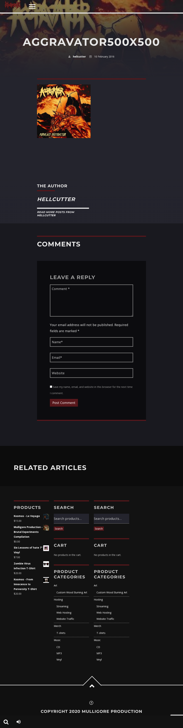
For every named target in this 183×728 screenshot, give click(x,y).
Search (59, 528)
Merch (57, 626)
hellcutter (79, 56)
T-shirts (60, 633)
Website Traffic (65, 619)
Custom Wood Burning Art (71, 592)
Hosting (58, 599)
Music (57, 640)
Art (55, 585)
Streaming (62, 606)
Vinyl (59, 659)
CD (58, 647)
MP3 (59, 653)
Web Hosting (63, 612)
